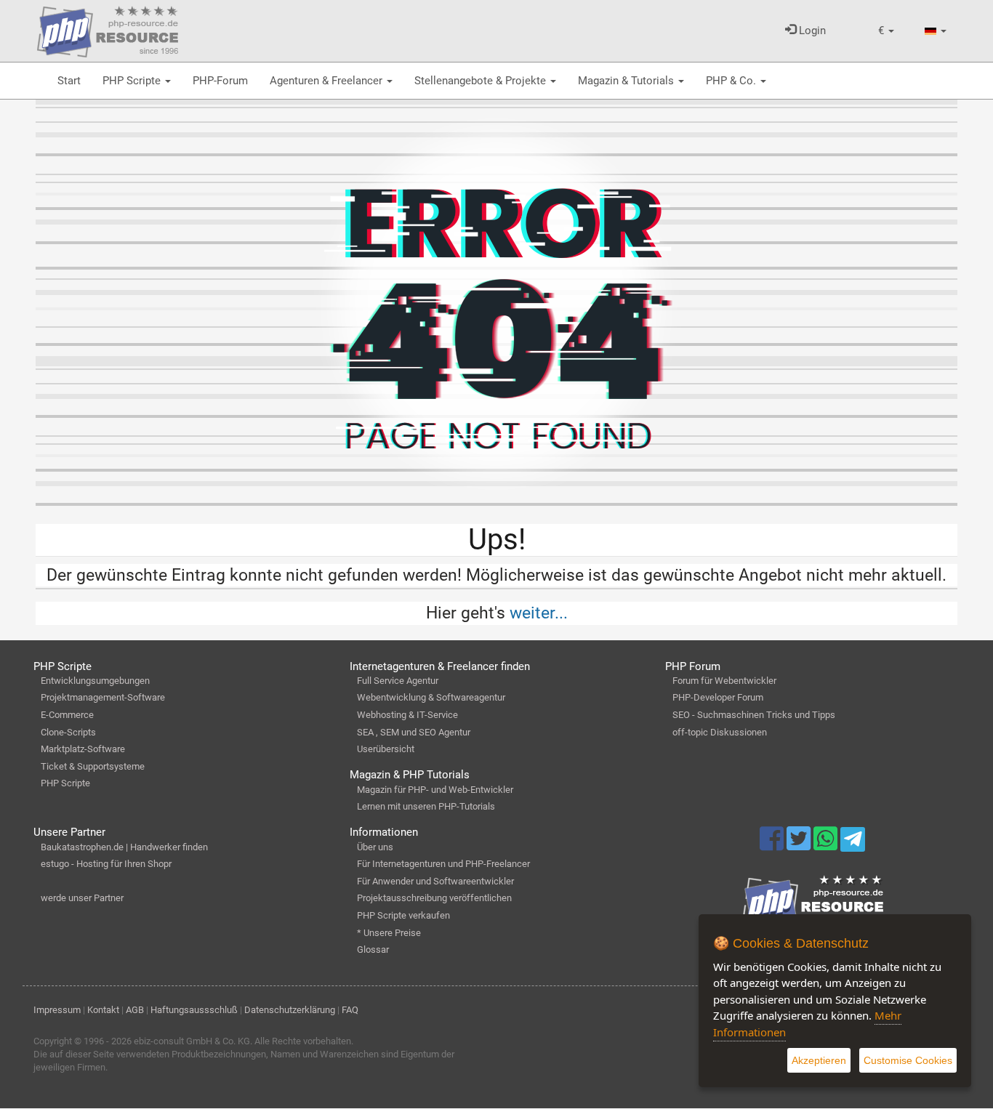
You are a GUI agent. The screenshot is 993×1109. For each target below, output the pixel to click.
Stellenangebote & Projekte (481, 80)
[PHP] (108, 29)
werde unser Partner (82, 897)
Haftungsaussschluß (194, 1009)
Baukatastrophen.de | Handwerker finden (124, 847)
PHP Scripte (133, 80)
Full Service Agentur (397, 680)
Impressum (57, 1009)
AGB (135, 1009)
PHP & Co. (732, 80)
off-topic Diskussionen (719, 732)
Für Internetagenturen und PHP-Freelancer (443, 863)
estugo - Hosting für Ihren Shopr (106, 863)
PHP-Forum (220, 80)
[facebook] (773, 845)
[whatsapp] (826, 845)
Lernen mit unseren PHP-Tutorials (426, 806)
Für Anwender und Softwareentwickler (435, 881)
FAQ (350, 1009)
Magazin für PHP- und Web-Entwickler (435, 789)
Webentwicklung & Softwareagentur (431, 697)
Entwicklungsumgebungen (95, 680)
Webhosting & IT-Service (407, 714)
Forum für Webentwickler (724, 680)
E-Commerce (67, 714)
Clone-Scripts (68, 732)
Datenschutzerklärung (289, 1009)
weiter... (539, 612)
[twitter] (800, 845)
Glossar (373, 949)
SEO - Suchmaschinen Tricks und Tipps (753, 714)
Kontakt (103, 1009)
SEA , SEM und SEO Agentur (413, 732)
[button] (886, 31)
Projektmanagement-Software (103, 697)
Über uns (375, 847)
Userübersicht (385, 748)
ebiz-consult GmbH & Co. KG (192, 1041)
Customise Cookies (908, 1060)
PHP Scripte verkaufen (403, 915)
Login (811, 30)
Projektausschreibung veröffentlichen (434, 897)
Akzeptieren (819, 1060)
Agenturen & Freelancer (327, 80)
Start (69, 80)
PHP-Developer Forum (717, 697)
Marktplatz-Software (83, 748)
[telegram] (852, 843)
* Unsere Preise (389, 932)
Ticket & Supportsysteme (93, 766)
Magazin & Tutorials (627, 80)
